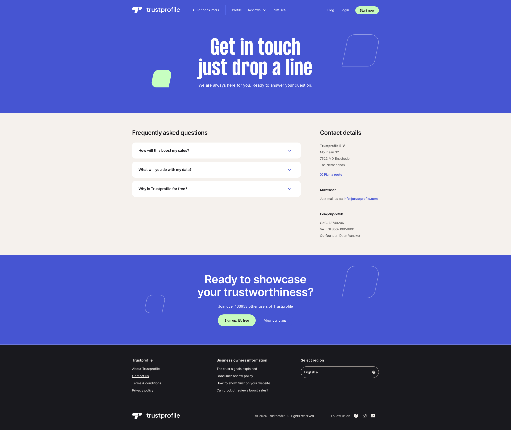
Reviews (254, 10)
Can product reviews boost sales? (242, 390)
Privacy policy (142, 390)
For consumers (208, 10)
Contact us (140, 376)
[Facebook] (356, 416)
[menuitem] (206, 10)
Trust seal (279, 10)
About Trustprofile (146, 369)
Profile (237, 10)
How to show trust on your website (243, 383)
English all (311, 372)
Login (345, 10)
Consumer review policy (235, 376)
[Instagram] (364, 416)
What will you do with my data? (165, 169)
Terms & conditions (146, 383)
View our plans (275, 320)
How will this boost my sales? (164, 150)
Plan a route (333, 174)
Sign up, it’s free (237, 320)
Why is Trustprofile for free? (163, 189)
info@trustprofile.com (361, 199)
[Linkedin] (373, 416)
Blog (330, 10)
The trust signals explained (237, 369)
